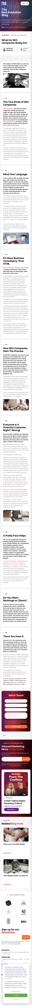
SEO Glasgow (10, 219)
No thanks (16, 999)
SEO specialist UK (9, 121)
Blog (3, 27)
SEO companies (8, 108)
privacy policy (6, 765)
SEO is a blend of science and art (14, 267)
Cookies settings (16, 991)
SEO (4, 735)
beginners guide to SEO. (14, 315)
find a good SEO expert (11, 125)
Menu (24, 3)
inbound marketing (12, 503)
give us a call (15, 682)
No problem (16, 995)
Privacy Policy (8, 978)
